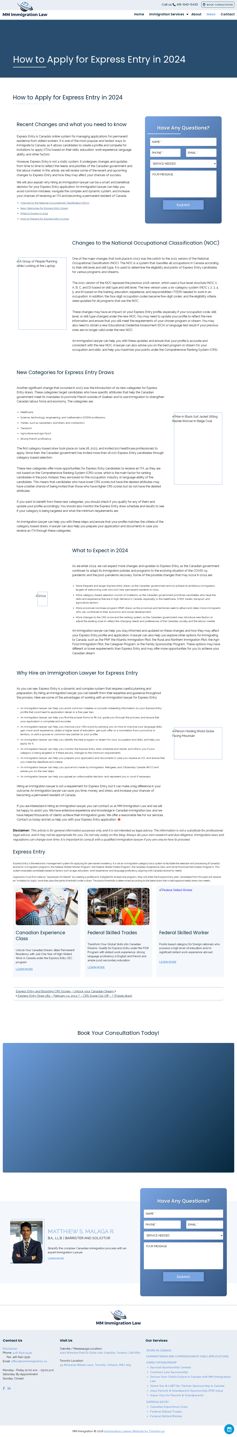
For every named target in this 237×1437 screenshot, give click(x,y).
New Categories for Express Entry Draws (44, 208)
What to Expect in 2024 (34, 213)
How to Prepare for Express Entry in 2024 (44, 218)
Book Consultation (220, 4)
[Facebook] (4, 1388)
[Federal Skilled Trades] (119, 906)
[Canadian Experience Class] (47, 906)
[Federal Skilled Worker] (190, 906)
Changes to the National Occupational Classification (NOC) (54, 202)
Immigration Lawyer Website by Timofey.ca (134, 1431)
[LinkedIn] (9, 1388)
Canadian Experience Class (40, 935)
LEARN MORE (56, 1258)
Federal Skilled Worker (184, 932)
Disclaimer (10, 1348)
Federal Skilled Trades (112, 932)
